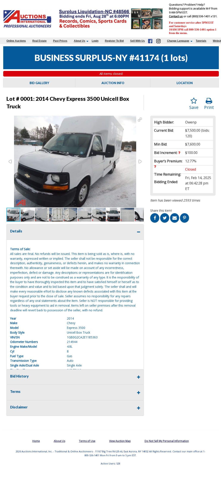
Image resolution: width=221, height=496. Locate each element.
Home (36, 441)
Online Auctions (16, 40)
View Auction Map (120, 441)
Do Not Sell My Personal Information (167, 441)
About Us (79, 40)
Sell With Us (137, 40)
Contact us (176, 16)
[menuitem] (16, 41)
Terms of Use (87, 441)
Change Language (178, 40)
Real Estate (39, 40)
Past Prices (60, 40)
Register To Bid (114, 40)
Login (95, 40)
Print (209, 107)
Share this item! (161, 210)
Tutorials (201, 40)
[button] (139, 119)
